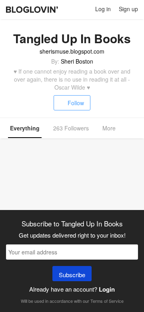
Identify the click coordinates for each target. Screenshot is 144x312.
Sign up (128, 9)
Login (107, 289)
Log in (103, 9)
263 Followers (71, 128)
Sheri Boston (77, 61)
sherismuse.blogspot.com (72, 51)
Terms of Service (107, 301)
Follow (76, 103)
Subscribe (72, 274)
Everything (25, 128)
